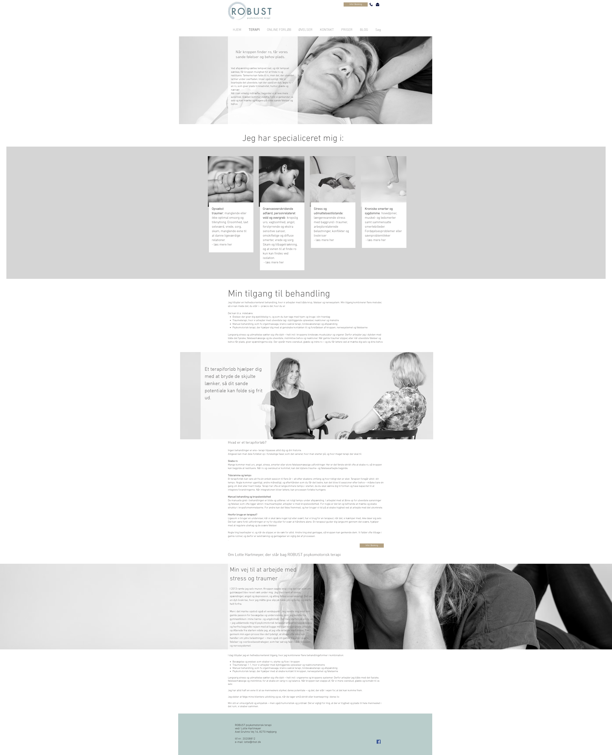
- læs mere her (274, 262)
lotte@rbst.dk (252, 742)
